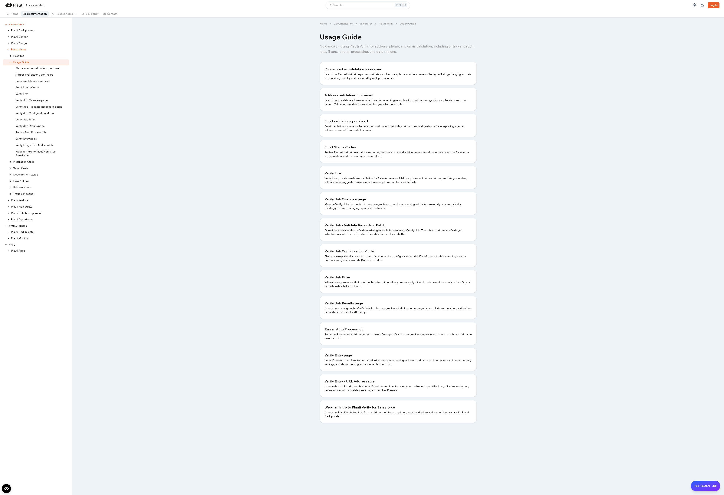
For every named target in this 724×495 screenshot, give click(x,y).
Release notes (64, 13)
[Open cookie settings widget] (6, 488)
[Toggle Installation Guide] (10, 162)
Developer (91, 13)
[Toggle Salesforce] (6, 24)
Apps (12, 244)
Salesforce (17, 24)
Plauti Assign (19, 43)
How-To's (18, 56)
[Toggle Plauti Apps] (8, 250)
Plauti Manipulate (21, 206)
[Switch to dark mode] (702, 5)
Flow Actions (21, 181)
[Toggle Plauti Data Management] (8, 213)
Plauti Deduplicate (22, 30)
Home (14, 13)
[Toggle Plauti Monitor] (8, 238)
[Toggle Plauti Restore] (8, 200)
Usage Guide (21, 62)
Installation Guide (24, 162)
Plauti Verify (18, 49)
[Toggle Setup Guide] (10, 168)
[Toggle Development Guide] (10, 174)
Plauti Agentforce (22, 219)
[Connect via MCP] (694, 5)
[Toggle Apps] (6, 244)
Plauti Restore (19, 200)
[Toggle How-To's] (10, 56)
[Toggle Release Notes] (10, 187)
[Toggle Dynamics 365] (6, 226)
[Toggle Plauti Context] (8, 36)
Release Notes (22, 187)
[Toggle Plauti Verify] (8, 49)
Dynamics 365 (18, 226)
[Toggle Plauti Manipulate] (8, 206)
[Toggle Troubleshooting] (10, 194)
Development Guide (25, 174)
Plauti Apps (18, 250)
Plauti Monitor (19, 238)
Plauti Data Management (26, 213)
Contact (112, 13)
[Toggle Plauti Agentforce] (8, 219)
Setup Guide (20, 168)
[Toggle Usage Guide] (10, 62)
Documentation (37, 13)
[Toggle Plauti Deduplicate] (8, 30)
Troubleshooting (23, 194)
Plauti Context (19, 36)
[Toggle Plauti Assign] (8, 43)
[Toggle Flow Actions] (10, 181)
